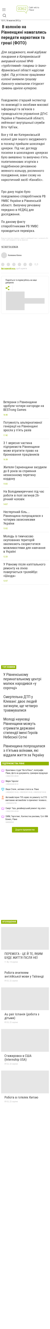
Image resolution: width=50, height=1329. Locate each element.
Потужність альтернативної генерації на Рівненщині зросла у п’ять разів (22, 426)
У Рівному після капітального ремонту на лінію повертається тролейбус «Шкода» (24, 570)
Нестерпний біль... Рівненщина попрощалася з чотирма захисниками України (23, 517)
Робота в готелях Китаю (21, 1097)
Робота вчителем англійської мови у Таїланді (24, 975)
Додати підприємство (25, 829)
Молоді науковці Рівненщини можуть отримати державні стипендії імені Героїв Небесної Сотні (20, 728)
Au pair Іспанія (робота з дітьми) (21, 1016)
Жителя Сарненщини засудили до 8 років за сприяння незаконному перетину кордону (25, 473)
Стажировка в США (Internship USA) (18, 1058)
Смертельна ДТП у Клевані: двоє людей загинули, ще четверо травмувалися (20, 703)
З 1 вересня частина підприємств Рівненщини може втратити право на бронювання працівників (21, 448)
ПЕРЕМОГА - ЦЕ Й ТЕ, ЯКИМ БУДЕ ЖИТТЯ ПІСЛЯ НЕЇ (23, 956)
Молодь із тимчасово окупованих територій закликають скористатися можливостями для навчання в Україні (24, 543)
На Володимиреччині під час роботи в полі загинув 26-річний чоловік (23, 495)
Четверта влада (9, 247)
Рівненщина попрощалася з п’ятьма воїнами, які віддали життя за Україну (24, 750)
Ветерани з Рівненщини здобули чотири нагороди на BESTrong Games (23, 406)
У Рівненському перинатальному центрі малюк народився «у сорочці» (22, 681)
